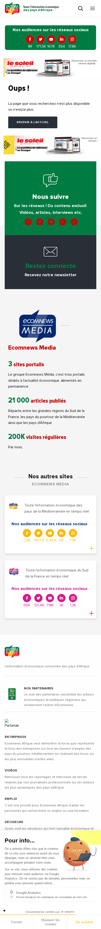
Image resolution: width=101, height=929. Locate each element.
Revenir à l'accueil (33, 122)
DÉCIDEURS (14, 822)
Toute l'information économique (41, 8)
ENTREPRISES (15, 737)
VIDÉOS (11, 770)
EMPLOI (11, 799)
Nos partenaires (38, 688)
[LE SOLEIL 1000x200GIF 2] (50, 67)
